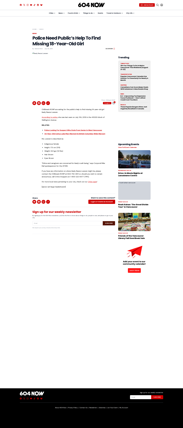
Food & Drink (73, 13)
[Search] (157, 4)
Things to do (88, 13)
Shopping (123, 85)
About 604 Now (60, 408)
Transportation (126, 74)
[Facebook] (21, 5)
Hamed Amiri (39, 49)
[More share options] (48, 103)
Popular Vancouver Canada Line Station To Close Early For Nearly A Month (134, 78)
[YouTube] (31, 5)
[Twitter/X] (24, 5)
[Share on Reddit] (39, 103)
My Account (124, 408)
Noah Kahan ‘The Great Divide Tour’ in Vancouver (133, 205)
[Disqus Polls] (73, 260)
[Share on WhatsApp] (43, 103)
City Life (129, 13)
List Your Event (112, 408)
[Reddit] (38, 5)
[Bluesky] (41, 5)
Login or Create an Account (102, 202)
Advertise (102, 408)
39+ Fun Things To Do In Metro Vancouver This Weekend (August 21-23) (134, 67)
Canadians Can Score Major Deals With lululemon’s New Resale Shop (134, 88)
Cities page (92, 182)
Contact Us (83, 408)
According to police (49, 117)
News (61, 13)
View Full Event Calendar (127, 147)
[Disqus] (73, 308)
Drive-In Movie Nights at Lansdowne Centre (130, 174)
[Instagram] (28, 5)
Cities (51, 13)
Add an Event (148, 5)
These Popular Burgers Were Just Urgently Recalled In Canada (133, 108)
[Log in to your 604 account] (161, 4)
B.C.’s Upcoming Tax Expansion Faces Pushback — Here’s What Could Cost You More (133, 98)
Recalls (123, 105)
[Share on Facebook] (34, 103)
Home (34, 29)
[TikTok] (34, 5)
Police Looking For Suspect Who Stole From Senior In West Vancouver (73, 130)
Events (100, 13)
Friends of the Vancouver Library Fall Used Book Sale (131, 237)
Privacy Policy (73, 408)
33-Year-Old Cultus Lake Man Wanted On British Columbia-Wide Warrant (74, 134)
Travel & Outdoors (113, 13)
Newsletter (93, 408)
